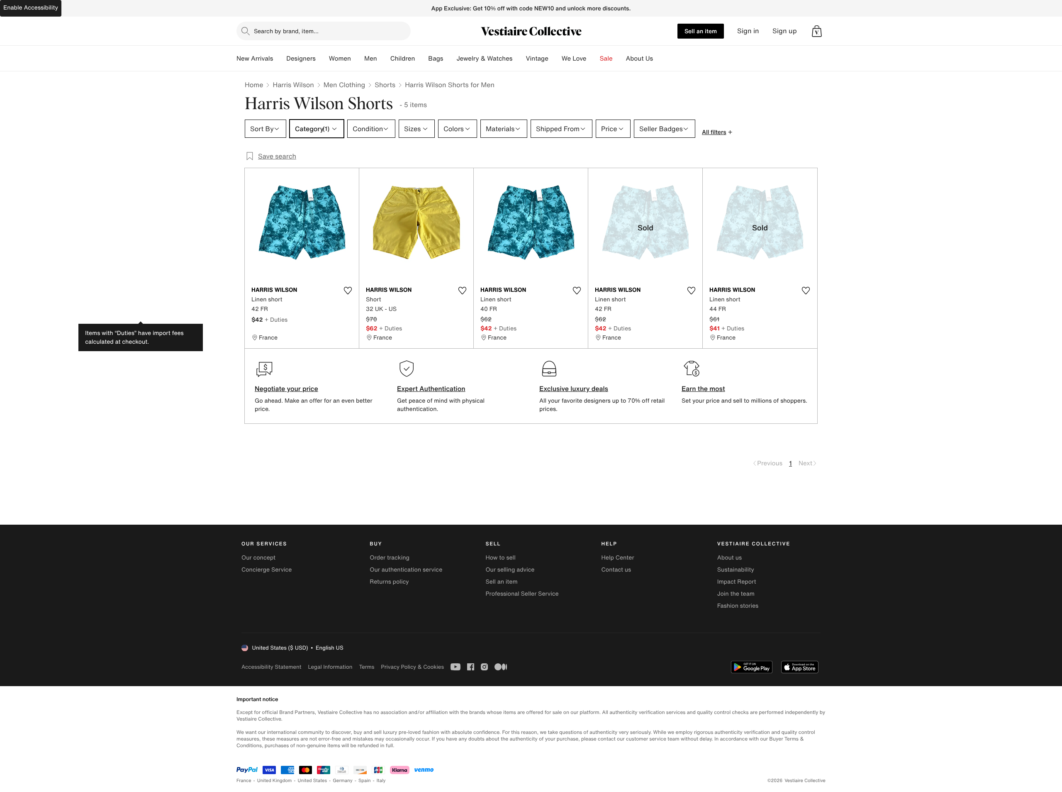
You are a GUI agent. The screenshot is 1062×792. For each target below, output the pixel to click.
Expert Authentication (431, 389)
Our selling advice (509, 569)
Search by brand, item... (286, 31)
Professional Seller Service (521, 593)
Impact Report (736, 581)
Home (254, 85)
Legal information (330, 667)
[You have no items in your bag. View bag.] (817, 31)
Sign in (748, 31)
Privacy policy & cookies (412, 667)
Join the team (736, 593)
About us (729, 557)
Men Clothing (344, 85)
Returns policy (389, 581)
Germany (343, 780)
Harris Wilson (293, 85)
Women (340, 58)
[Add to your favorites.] (348, 291)
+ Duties (276, 319)
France (243, 780)
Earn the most (703, 389)
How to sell (500, 557)
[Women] (357, 58)
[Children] (421, 58)
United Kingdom (274, 780)
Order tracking (389, 557)
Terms (366, 667)
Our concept (258, 557)
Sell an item (700, 31)
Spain (364, 780)
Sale (606, 58)
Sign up (784, 31)
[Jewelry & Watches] (519, 58)
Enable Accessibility (30, 7)
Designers (301, 58)
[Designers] (322, 58)
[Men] (383, 58)
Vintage (537, 58)
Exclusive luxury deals (573, 389)
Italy (381, 780)
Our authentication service (406, 569)
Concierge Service (266, 569)
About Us (639, 58)
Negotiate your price (286, 389)
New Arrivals (254, 58)
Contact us (616, 569)
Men (370, 58)
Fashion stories (737, 605)
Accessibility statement (271, 667)
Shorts (385, 85)
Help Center (618, 557)
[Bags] (449, 58)
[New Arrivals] (279, 58)
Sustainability (735, 569)
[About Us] (659, 58)
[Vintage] (555, 58)
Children (402, 58)
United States (312, 780)
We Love (574, 58)
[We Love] (593, 58)
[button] (817, 31)
